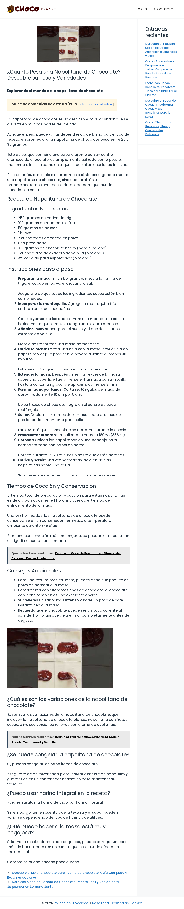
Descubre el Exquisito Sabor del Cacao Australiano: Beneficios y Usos (161, 50)
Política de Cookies (127, 903)
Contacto (163, 9)
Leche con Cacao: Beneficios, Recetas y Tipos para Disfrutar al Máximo (161, 89)
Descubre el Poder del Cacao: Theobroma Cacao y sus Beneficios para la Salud (160, 108)
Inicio (142, 9)
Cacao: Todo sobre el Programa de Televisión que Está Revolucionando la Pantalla (160, 69)
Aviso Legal (100, 903)
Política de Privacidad (71, 903)
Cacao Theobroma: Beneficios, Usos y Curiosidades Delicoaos (159, 128)
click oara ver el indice (96, 104)
